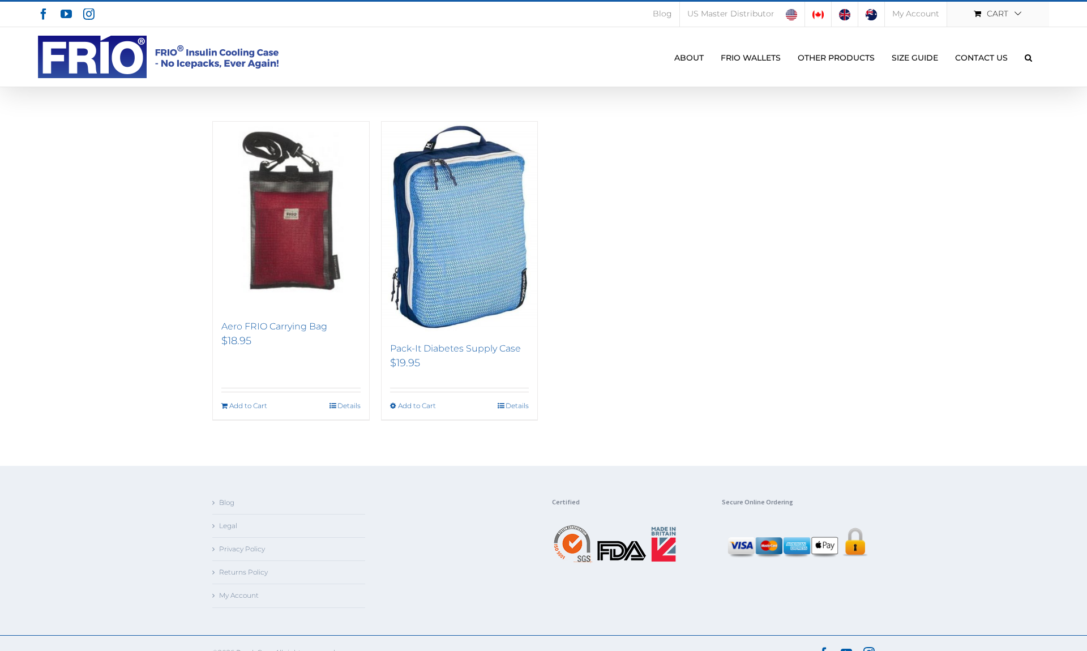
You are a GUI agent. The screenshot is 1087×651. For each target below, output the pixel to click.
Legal (228, 525)
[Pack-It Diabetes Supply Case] (460, 227)
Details (349, 405)
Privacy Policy (242, 549)
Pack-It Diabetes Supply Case (455, 348)
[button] (1028, 57)
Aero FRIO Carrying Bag (274, 326)
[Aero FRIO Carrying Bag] (291, 216)
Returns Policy (243, 572)
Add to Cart (248, 405)
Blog (226, 502)
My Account (239, 595)
